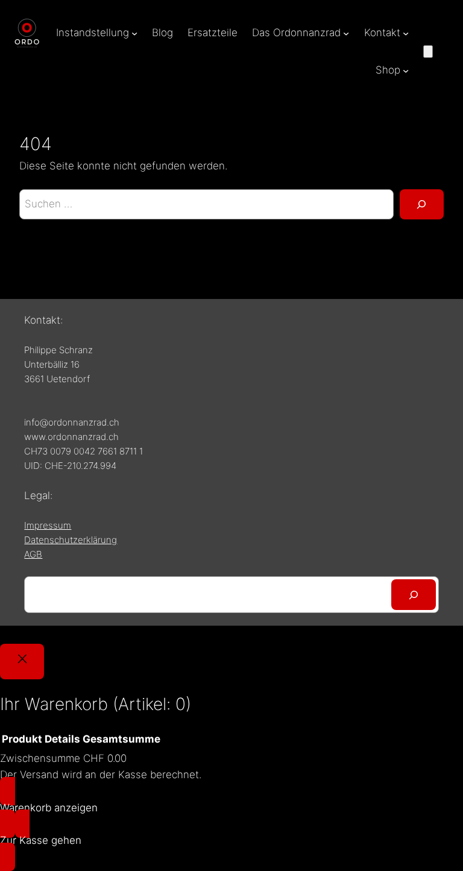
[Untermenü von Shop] (406, 71)
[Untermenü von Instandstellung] (134, 33)
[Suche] (422, 204)
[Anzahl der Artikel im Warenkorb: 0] (428, 51)
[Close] (22, 661)
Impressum (47, 525)
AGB (33, 554)
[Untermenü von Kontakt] (406, 33)
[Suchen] (413, 594)
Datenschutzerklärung (70, 540)
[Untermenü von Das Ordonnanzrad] (346, 33)
